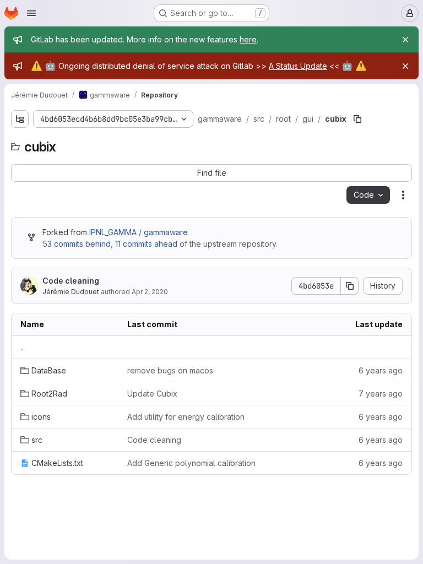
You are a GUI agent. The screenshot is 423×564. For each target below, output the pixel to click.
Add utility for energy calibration (186, 416)
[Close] (405, 39)
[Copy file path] (357, 119)
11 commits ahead (146, 243)
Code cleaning (70, 280)
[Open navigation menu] (31, 13)
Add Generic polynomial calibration (191, 463)
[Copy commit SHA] (350, 286)
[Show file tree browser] (20, 119)
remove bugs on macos (170, 370)
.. (22, 347)
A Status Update (298, 65)
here (248, 39)
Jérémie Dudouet (70, 292)
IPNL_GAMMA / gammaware (138, 232)
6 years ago (381, 370)
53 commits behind (76, 243)
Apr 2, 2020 (150, 292)
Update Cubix (152, 393)
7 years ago (381, 393)
